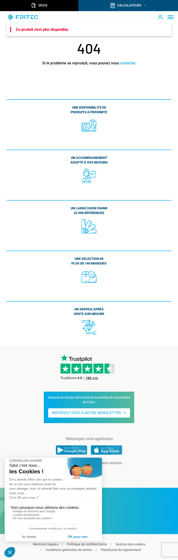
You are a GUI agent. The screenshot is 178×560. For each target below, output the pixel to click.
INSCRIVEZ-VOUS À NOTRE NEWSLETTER (86, 413)
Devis (42, 5)
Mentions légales (45, 544)
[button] (160, 17)
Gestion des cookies (130, 544)
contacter (128, 63)
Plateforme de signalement (121, 550)
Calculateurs (129, 5)
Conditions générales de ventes (69, 550)
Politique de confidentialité (87, 544)
